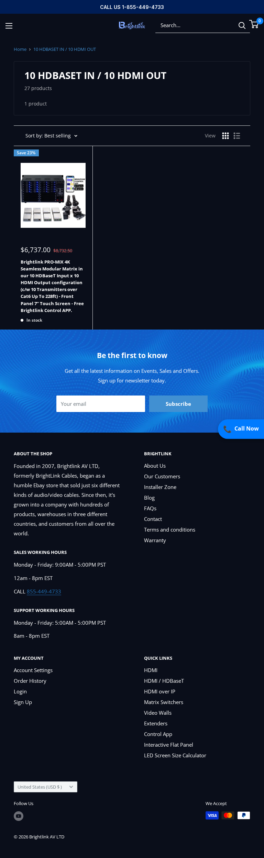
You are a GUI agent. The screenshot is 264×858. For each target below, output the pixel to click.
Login (20, 691)
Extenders (155, 723)
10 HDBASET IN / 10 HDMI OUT (64, 49)
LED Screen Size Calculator (175, 755)
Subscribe (178, 403)
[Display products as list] (237, 136)
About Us (155, 465)
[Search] (242, 25)
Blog (149, 497)
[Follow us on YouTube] (18, 816)
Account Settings (33, 670)
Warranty (155, 540)
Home (20, 49)
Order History (30, 680)
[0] (254, 24)
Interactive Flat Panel (168, 744)
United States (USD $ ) (40, 787)
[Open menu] (9, 26)
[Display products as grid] (225, 136)
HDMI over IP (159, 691)
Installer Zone (160, 486)
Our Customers (162, 476)
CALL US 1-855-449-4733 (132, 7)
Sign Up (23, 702)
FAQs (150, 508)
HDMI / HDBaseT (164, 680)
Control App (158, 734)
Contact (153, 518)
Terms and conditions (169, 529)
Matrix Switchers (163, 702)
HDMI (150, 670)
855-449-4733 (44, 591)
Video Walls (158, 712)
